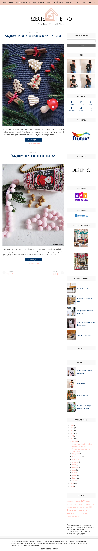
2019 (72, 431)
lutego (74, 478)
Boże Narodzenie (73, 501)
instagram (81, 104)
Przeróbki (71, 510)
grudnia (75, 441)
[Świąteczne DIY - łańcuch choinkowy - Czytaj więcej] (33, 245)
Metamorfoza (25, 2)
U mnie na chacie (38, 2)
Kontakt (68, 2)
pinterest (90, 104)
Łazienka (80, 504)
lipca (74, 465)
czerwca (75, 467)
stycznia (75, 481)
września (75, 459)
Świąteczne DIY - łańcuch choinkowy (33, 156)
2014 (72, 486)
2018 (72, 433)
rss (90, 110)
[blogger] (83, 2)
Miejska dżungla (72, 507)
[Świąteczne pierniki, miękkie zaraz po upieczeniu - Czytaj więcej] (33, 125)
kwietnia (75, 473)
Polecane (81, 507)
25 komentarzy (34, 144)
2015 (72, 483)
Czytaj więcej (32, 140)
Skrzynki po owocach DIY (84, 335)
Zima (77, 516)
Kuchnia (70, 504)
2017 (72, 436)
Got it (55, 549)
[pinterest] (86, 2)
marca (74, 475)
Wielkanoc (88, 514)
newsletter (72, 110)
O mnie (49, 2)
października (77, 456)
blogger (81, 110)
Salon (80, 510)
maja (74, 470)
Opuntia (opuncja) (82, 395)
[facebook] (80, 2)
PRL (90, 507)
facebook (71, 104)
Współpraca (58, 2)
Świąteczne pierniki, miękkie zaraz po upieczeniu (33, 36)
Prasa (86, 507)
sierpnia (75, 462)
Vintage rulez (81, 383)
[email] (89, 2)
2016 (72, 439)
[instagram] (77, 2)
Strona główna (7, 2)
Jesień (88, 501)
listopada (75, 454)
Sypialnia (86, 510)
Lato (75, 504)
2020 (72, 428)
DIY (17, 2)
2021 (72, 425)
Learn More (46, 549)
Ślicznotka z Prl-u (82, 288)
